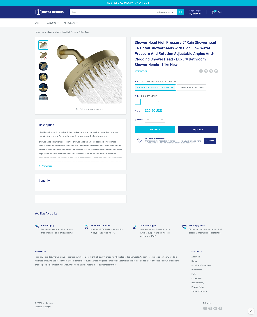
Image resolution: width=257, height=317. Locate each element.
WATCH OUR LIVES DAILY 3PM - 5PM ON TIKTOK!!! (128, 3)
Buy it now (198, 129)
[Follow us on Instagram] (210, 308)
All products (47, 32)
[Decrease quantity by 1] (148, 119)
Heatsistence (141, 71)
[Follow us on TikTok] (220, 308)
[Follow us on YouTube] (215, 308)
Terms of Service (199, 291)
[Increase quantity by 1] (162, 119)
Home (37, 32)
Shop (37, 22)
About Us (51, 22)
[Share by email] (216, 71)
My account (195, 13)
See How (210, 140)
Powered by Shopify (43, 306)
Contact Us (196, 278)
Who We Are (69, 22)
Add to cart (155, 129)
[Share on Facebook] (201, 71)
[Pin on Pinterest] (206, 71)
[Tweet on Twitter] (211, 71)
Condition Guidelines (201, 265)
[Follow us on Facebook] (205, 308)
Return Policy (197, 282)
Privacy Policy (197, 287)
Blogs (194, 261)
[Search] (180, 12)
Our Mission (196, 269)
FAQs (193, 274)
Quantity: (139, 119)
